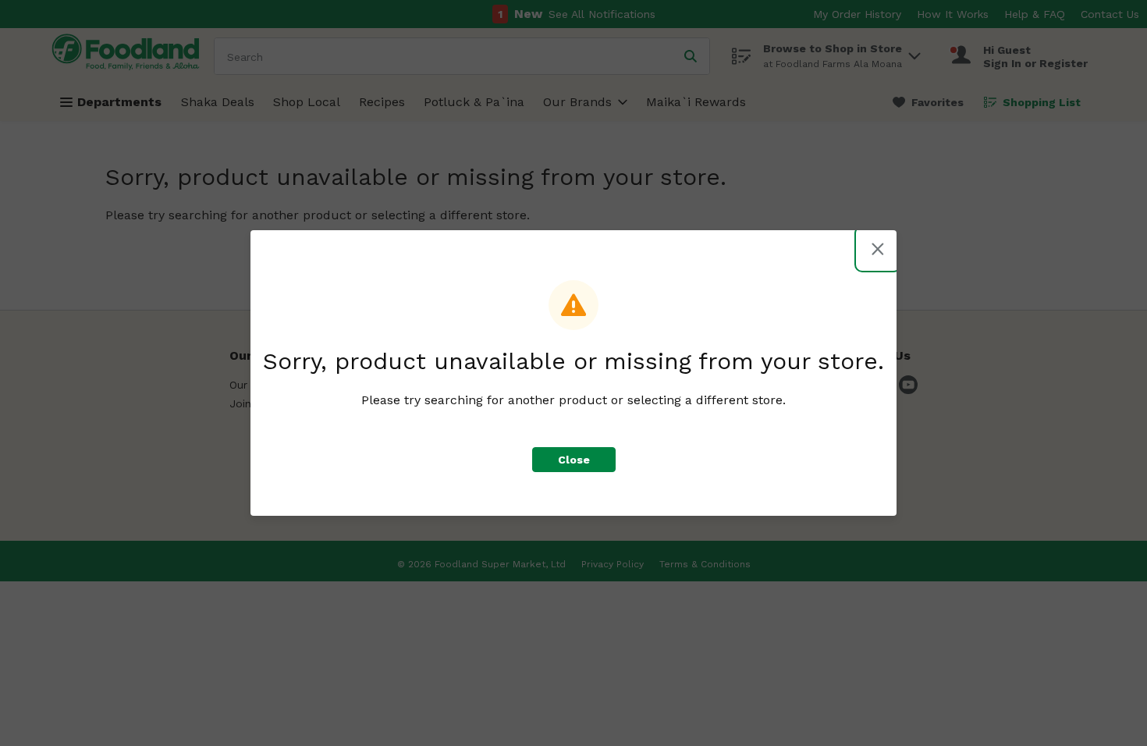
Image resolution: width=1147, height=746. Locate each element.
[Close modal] (878, 249)
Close (574, 459)
